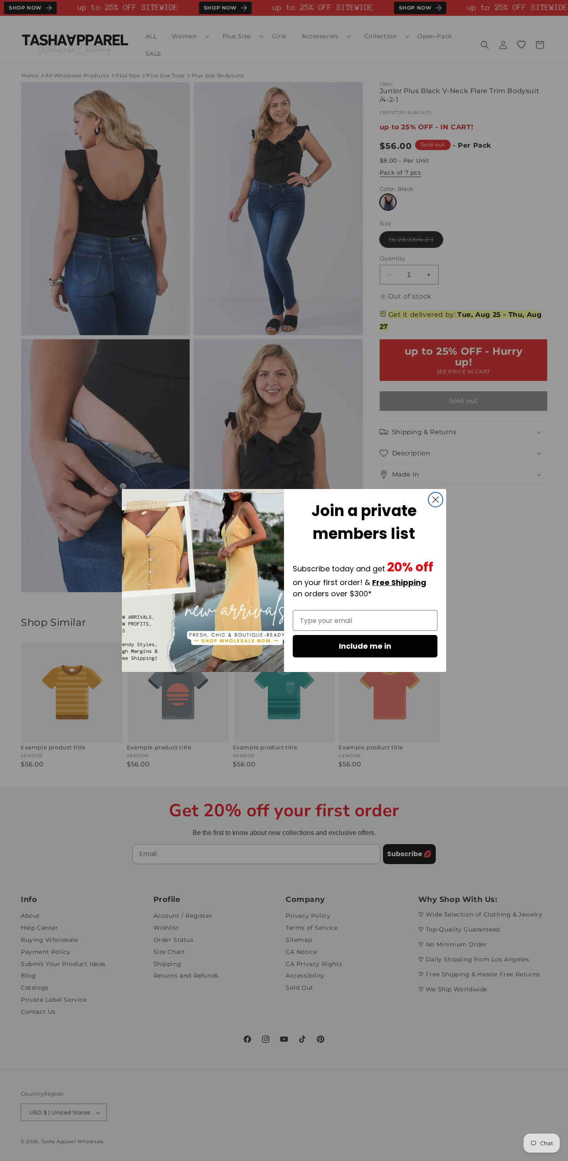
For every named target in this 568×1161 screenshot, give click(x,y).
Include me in (365, 646)
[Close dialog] (435, 499)
